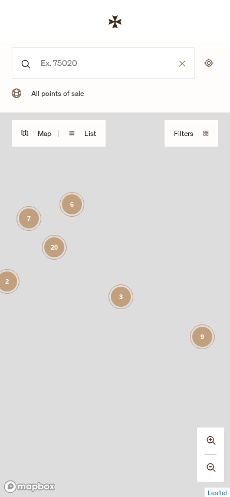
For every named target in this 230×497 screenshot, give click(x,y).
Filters (183, 133)
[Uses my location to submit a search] (208, 63)
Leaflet (217, 492)
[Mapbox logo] (29, 486)
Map (44, 133)
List (90, 133)
